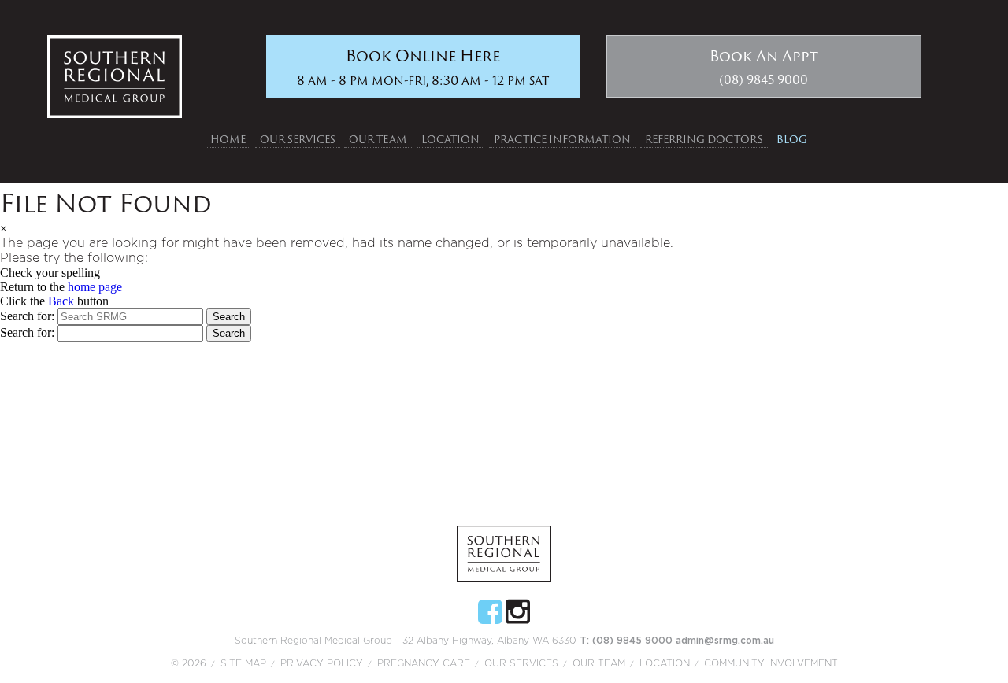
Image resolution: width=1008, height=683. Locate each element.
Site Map (243, 663)
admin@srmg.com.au (725, 640)
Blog (791, 139)
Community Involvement (771, 663)
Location (450, 139)
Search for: (27, 316)
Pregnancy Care (423, 663)
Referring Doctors (704, 139)
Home (228, 139)
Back (61, 301)
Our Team (378, 139)
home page (95, 287)
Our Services (297, 139)
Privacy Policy (321, 663)
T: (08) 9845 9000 (628, 640)
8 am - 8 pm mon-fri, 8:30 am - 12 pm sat (423, 66)
